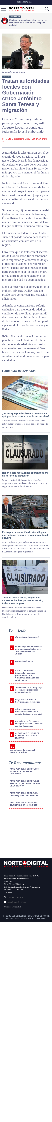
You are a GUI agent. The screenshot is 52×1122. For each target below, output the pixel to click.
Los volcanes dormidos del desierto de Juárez (22, 751)
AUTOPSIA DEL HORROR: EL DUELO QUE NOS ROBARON (24, 794)
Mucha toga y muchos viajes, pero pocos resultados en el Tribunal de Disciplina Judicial (28, 650)
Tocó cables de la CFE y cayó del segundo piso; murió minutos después (28, 689)
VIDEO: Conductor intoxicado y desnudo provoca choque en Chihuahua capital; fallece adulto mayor (27, 675)
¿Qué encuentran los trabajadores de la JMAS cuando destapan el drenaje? (28, 711)
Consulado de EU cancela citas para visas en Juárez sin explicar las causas (29, 723)
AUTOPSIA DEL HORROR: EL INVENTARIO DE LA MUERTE (27, 735)
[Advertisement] (24, 832)
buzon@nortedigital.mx (16, 902)
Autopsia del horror (24, 661)
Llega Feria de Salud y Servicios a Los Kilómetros (27, 700)
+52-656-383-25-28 (14, 897)
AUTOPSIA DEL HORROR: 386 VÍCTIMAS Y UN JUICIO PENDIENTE (24, 771)
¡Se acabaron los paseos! (27, 637)
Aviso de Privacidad (12, 907)
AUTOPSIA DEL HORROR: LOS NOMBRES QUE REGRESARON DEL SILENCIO (25, 783)
